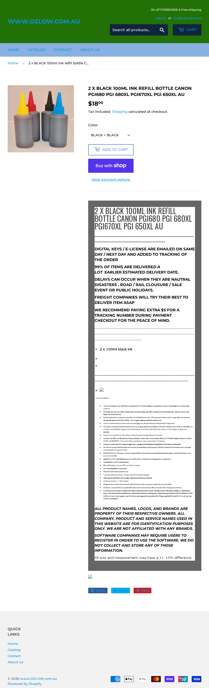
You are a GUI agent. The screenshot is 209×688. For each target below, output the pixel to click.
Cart (191, 29)
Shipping (119, 111)
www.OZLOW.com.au (44, 21)
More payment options (111, 179)
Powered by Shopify (25, 684)
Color (93, 125)
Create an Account (187, 18)
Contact (63, 49)
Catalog (36, 49)
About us (90, 49)
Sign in (161, 18)
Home (13, 49)
